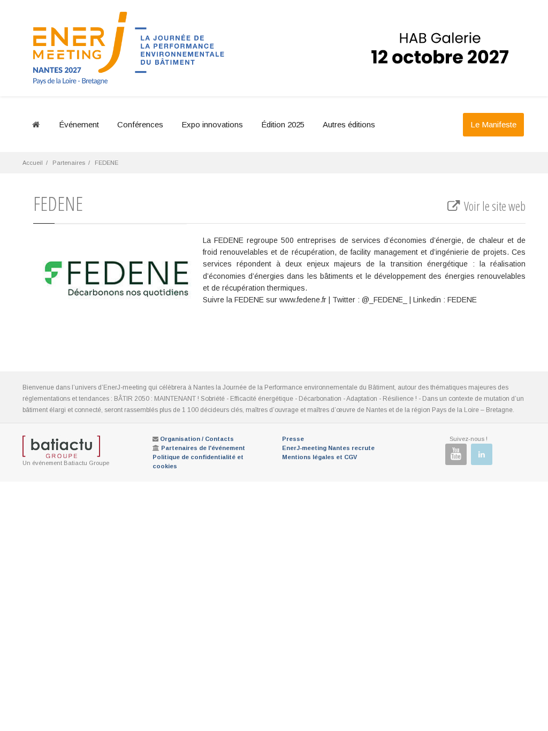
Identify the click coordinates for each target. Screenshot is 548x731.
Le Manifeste (493, 124)
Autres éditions (349, 124)
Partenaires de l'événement (203, 448)
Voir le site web (494, 206)
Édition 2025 (283, 124)
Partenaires (68, 162)
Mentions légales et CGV (319, 457)
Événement (79, 124)
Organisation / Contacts (197, 439)
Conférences (140, 124)
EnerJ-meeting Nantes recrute (328, 448)
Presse (293, 439)
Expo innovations (212, 124)
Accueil (32, 162)
